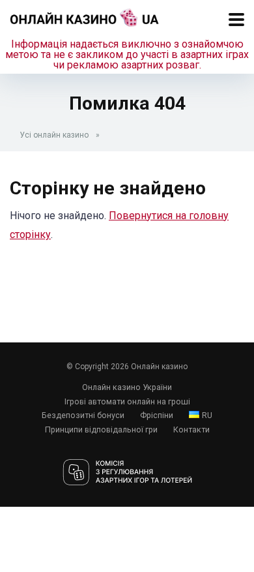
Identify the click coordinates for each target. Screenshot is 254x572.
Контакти (191, 429)
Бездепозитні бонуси (83, 415)
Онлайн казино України (127, 387)
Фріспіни (156, 415)
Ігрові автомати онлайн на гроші (127, 401)
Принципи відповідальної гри (101, 429)
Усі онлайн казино (54, 135)
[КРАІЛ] (127, 473)
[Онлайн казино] (85, 15)
